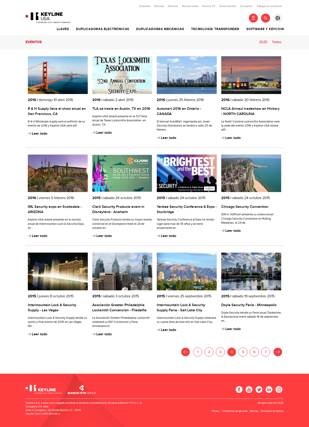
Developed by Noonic (272, 411)
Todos (276, 42)
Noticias (159, 6)
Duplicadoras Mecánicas (160, 29)
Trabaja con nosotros (269, 6)
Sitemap (254, 411)
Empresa (145, 6)
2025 (263, 42)
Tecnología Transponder (215, 29)
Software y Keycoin (265, 29)
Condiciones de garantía (234, 411)
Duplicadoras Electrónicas (102, 29)
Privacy (215, 411)
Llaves (63, 29)
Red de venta (190, 6)
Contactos (246, 6)
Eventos (173, 6)
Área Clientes (227, 6)
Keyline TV (208, 6)
